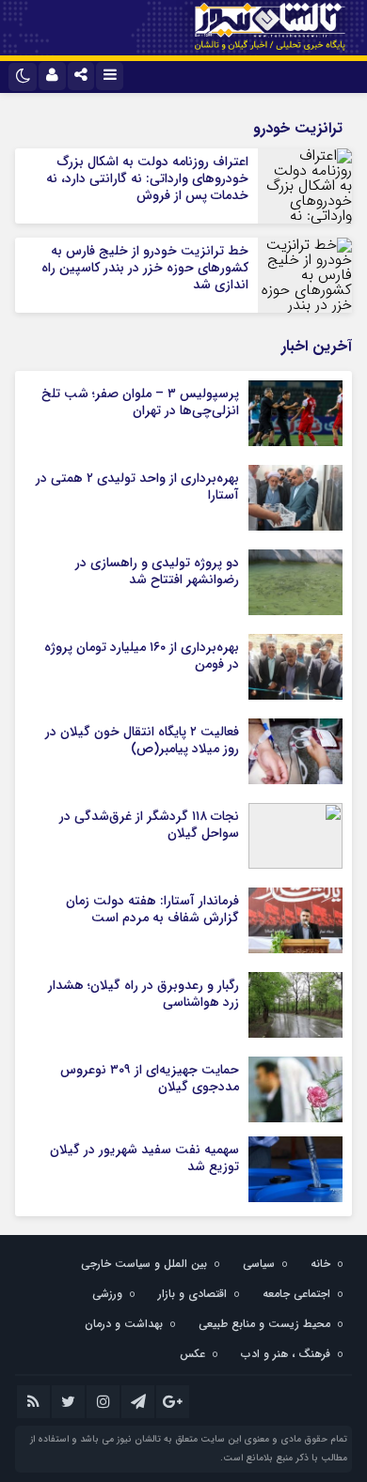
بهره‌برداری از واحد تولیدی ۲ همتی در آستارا (137, 486)
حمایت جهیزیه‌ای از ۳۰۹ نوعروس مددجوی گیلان (149, 1078)
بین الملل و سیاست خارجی (144, 1264)
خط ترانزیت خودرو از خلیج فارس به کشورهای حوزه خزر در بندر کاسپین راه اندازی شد (144, 267)
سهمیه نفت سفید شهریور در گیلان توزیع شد (144, 1158)
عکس (192, 1354)
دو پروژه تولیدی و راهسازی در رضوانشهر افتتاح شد (157, 571)
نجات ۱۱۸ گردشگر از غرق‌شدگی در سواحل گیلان (149, 824)
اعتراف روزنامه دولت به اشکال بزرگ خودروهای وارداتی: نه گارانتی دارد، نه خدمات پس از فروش (147, 178)
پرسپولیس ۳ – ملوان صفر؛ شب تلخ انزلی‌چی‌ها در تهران (140, 402)
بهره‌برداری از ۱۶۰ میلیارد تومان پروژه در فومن (141, 655)
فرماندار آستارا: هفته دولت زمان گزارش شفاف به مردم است (152, 909)
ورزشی (107, 1294)
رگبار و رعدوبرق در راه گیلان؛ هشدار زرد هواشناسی (143, 993)
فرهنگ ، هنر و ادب (285, 1354)
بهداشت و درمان (124, 1324)
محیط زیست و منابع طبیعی (264, 1324)
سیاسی (259, 1264)
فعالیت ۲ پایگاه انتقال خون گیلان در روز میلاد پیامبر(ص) (142, 740)
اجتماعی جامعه (296, 1294)
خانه (320, 1264)
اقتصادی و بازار (192, 1294)
